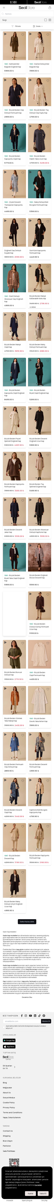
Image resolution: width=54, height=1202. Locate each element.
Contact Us (8, 1131)
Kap (5, 19)
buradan (38, 1185)
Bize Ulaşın (7, 1141)
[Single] (45, 20)
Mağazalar (7, 1087)
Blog (5, 1082)
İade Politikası (9, 1151)
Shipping (6, 1136)
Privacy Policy (9, 1107)
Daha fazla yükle (27, 921)
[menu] (4, 7)
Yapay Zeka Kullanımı (12, 1117)
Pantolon (7, 1146)
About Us (7, 1092)
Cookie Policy (9, 1102)
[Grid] (49, 20)
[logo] (27, 7)
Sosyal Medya (9, 1097)
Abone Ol (46, 1021)
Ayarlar (30, 1193)
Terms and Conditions (12, 1112)
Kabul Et (43, 1193)
